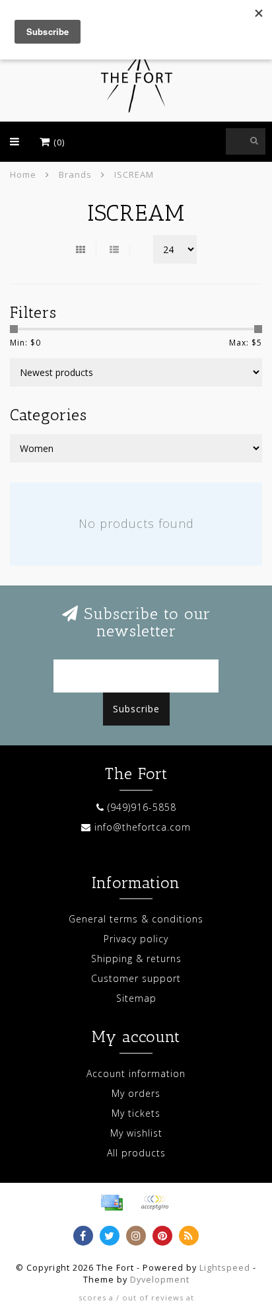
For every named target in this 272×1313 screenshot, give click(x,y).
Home (23, 174)
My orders (136, 1093)
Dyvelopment (159, 1279)
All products (136, 1152)
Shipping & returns (136, 958)
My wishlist (136, 1133)
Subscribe (136, 708)
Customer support (136, 978)
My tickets (136, 1113)
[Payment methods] (111, 1203)
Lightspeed (224, 1267)
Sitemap (136, 998)
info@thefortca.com (142, 827)
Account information (136, 1073)
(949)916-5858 (142, 807)
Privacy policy (136, 938)
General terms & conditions (136, 919)
